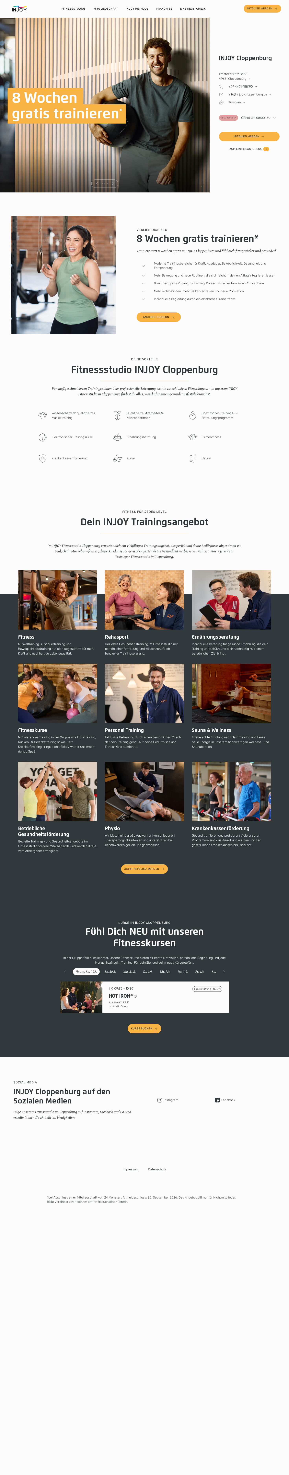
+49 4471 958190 (240, 86)
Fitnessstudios (74, 8)
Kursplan (234, 102)
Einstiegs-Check (192, 8)
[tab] (86, 971)
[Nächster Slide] (112, 183)
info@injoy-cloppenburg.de (247, 94)
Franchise (164, 8)
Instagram (171, 1100)
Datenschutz (157, 1169)
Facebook (228, 1100)
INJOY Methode (137, 8)
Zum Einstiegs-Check (245, 149)
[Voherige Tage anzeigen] (64, 971)
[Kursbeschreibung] (135, 996)
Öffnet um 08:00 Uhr (246, 118)
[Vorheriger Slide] (97, 183)
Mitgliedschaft (106, 8)
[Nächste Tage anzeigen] (224, 971)
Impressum (131, 1169)
